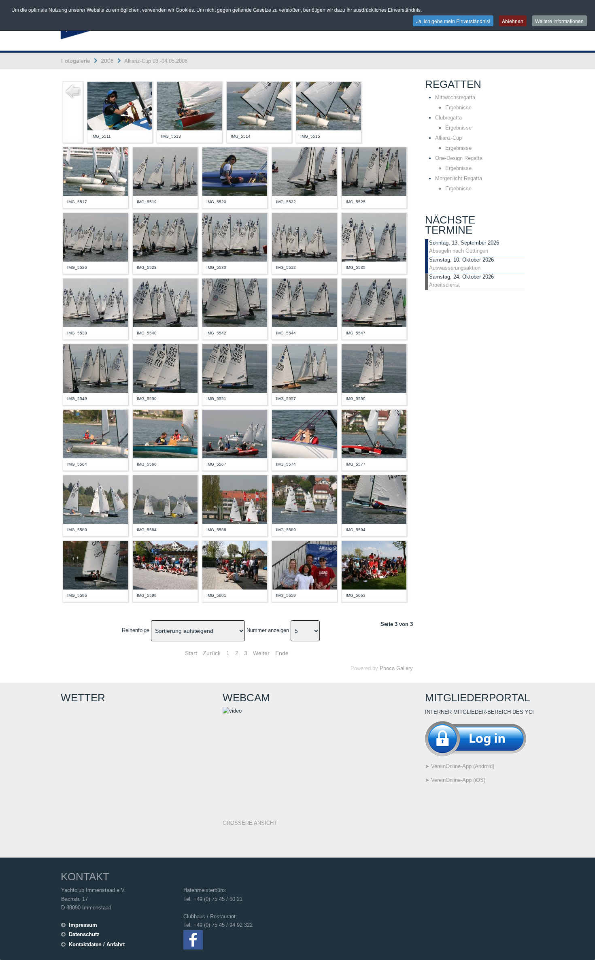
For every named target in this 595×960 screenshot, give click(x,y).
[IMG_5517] (95, 171)
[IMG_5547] (374, 302)
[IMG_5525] (374, 171)
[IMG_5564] (95, 433)
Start (191, 653)
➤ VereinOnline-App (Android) (459, 766)
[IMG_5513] (189, 105)
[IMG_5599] (165, 565)
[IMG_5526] (95, 237)
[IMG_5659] (304, 565)
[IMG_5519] (165, 171)
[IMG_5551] (234, 368)
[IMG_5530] (234, 237)
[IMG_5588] (234, 499)
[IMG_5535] (374, 237)
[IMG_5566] (165, 433)
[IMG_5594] (374, 499)
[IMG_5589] (304, 499)
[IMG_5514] (259, 105)
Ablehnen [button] (512, 20)
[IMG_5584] (165, 499)
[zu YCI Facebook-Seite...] (193, 939)
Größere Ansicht (250, 823)
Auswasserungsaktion (454, 268)
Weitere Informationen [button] (559, 20)
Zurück (212, 653)
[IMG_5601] (234, 565)
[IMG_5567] (234, 433)
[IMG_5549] (95, 368)
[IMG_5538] (95, 302)
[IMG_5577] (374, 433)
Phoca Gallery (396, 668)
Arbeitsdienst (444, 285)
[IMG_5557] (304, 368)
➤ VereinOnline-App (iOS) (455, 780)
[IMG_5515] (328, 105)
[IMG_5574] (304, 433)
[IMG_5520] (234, 171)
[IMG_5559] (374, 368)
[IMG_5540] (165, 302)
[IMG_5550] (165, 368)
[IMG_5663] (374, 565)
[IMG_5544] (304, 302)
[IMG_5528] (165, 237)
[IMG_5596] (95, 565)
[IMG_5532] (304, 237)
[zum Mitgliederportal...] (475, 738)
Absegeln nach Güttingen (458, 251)
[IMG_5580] (95, 499)
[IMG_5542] (234, 302)
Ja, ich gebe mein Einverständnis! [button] (453, 20)
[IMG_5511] (119, 105)
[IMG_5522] (304, 171)
